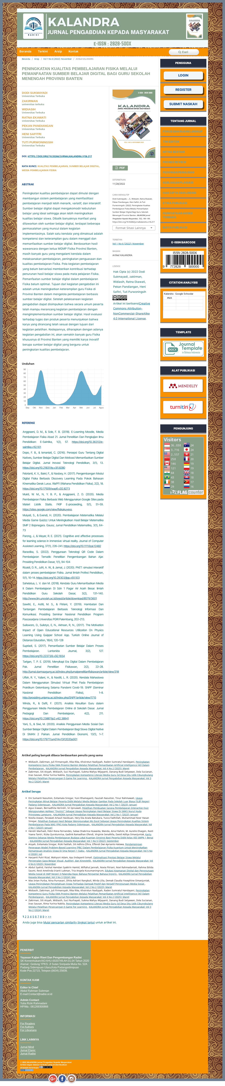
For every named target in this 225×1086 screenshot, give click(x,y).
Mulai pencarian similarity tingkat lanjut (69, 922)
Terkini (43, 51)
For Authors (27, 1026)
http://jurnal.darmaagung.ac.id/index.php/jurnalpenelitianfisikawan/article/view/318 (71, 671)
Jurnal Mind (27, 1047)
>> (49, 916)
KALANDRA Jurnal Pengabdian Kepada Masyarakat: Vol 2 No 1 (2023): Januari (94, 804)
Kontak (73, 51)
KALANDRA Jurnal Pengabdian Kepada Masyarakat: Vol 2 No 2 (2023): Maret (70, 887)
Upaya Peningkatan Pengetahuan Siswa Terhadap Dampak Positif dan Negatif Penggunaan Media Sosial (86, 883)
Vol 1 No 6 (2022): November (57, 58)
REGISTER (183, 90)
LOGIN (183, 75)
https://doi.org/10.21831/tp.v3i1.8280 (44, 467)
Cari (184, 52)
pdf (122, 167)
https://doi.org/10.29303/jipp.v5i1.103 (58, 577)
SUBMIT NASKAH (183, 104)
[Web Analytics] (26, 1070)
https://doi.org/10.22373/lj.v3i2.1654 (44, 656)
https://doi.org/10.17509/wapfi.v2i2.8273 (46, 488)
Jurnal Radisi (28, 1053)
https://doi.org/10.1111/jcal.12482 (82, 546)
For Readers (27, 1023)
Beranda (25, 51)
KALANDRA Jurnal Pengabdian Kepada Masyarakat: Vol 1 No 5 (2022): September (74, 840)
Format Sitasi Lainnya (131, 228)
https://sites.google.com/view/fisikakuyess (47, 509)
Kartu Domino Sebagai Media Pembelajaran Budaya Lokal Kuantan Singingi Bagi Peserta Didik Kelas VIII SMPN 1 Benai (90, 836)
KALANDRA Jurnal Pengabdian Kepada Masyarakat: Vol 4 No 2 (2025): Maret (87, 768)
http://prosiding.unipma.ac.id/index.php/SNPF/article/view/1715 (59, 697)
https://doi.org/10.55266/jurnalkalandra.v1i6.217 (60, 156)
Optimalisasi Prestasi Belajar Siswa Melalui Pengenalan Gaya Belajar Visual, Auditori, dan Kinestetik (84, 859)
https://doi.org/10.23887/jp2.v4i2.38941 (46, 718)
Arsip (58, 51)
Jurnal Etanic (28, 1050)
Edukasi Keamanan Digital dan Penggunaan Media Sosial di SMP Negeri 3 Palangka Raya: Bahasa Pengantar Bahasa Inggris (91, 872)
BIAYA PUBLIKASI (175, 227)
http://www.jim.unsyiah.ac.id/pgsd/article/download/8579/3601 (60, 598)
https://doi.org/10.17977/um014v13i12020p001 (50, 739)
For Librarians (28, 1030)
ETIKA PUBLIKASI (175, 203)
